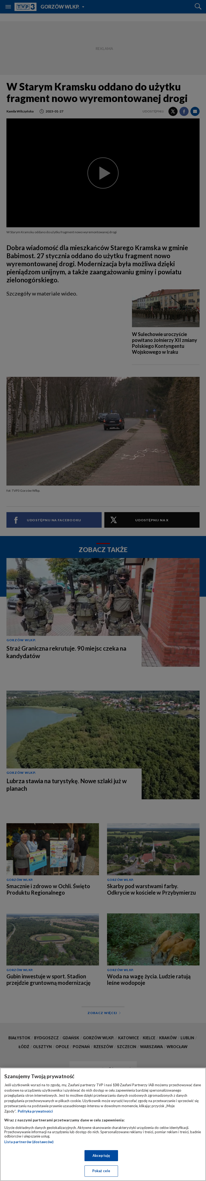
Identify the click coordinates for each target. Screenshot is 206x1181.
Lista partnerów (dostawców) (28, 1142)
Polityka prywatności (35, 1111)
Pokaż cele (101, 1171)
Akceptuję (101, 1155)
